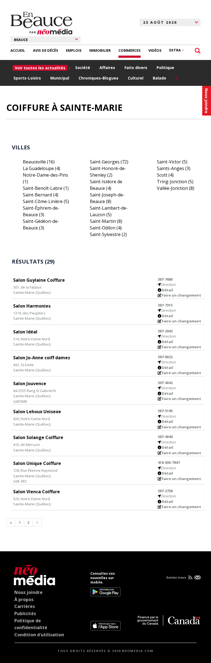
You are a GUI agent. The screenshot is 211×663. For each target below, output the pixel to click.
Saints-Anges (173, 168)
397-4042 (165, 382)
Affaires (107, 67)
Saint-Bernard (40, 195)
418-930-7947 (169, 462)
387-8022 (165, 356)
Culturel (135, 78)
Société (82, 67)
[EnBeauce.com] (33, 574)
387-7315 (165, 305)
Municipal (59, 78)
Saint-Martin (106, 221)
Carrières (24, 606)
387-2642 (165, 330)
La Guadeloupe (41, 168)
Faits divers (135, 67)
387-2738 (165, 490)
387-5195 (165, 410)
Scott (165, 175)
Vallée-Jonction (175, 188)
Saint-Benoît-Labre (46, 188)
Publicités (25, 613)
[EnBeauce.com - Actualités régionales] (41, 22)
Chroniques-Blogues (98, 78)
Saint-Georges (109, 162)
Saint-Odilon (106, 228)
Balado (159, 78)
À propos (24, 599)
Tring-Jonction (175, 182)
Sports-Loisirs (27, 78)
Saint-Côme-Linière (46, 201)
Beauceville (39, 162)
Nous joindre (28, 592)
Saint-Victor (172, 162)
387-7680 (165, 279)
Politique (165, 67)
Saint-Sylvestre (108, 234)
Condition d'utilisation (39, 635)
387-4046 (165, 436)
